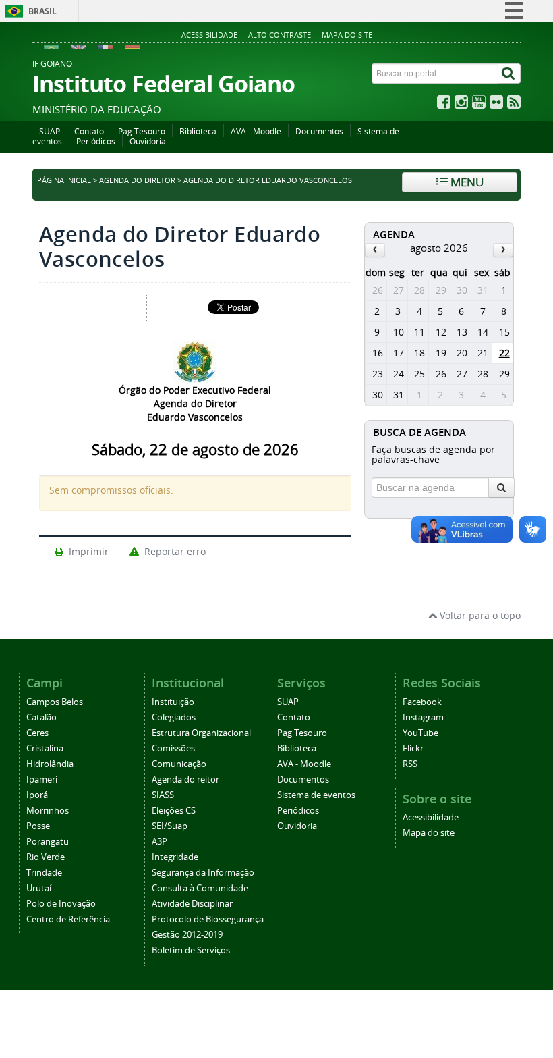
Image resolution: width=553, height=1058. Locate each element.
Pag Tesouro (141, 131)
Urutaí (38, 888)
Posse (38, 826)
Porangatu (47, 841)
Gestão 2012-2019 (187, 935)
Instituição (173, 702)
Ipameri (41, 779)
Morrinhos (47, 810)
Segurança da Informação (203, 872)
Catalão (41, 717)
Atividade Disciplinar (192, 903)
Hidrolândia (50, 764)
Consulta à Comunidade (200, 888)
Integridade (175, 857)
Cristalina (44, 748)
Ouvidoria (147, 141)
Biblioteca (197, 131)
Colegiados (174, 717)
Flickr (413, 748)
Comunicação (179, 764)
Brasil (42, 11)
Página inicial (64, 180)
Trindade (44, 872)
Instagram (423, 717)
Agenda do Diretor (138, 180)
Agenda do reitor (185, 779)
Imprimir (87, 551)
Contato (89, 131)
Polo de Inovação (61, 903)
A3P (159, 841)
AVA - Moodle (256, 131)
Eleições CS (174, 810)
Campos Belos (54, 702)
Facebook (422, 702)
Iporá (37, 795)
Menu (466, 182)
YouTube (420, 733)
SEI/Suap (169, 826)
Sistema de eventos (316, 795)
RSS (410, 764)
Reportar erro (174, 551)
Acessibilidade (209, 35)
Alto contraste (279, 35)
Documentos (319, 131)
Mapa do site (347, 35)
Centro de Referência (68, 919)
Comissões (173, 748)
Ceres (37, 733)
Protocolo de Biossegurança (208, 919)
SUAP (49, 131)
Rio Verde (45, 857)
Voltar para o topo (479, 615)
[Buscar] (509, 73)
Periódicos (95, 141)
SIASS (163, 795)
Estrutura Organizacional (201, 733)
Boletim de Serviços (191, 950)
